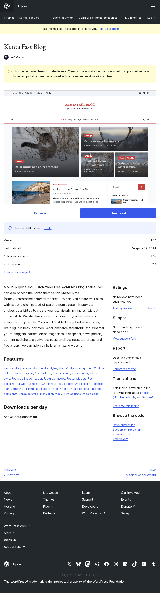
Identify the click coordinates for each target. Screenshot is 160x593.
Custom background (79, 368)
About (8, 493)
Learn (86, 493)
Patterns (49, 513)
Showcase (50, 493)
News (8, 499)
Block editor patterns (17, 368)
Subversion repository (127, 429)
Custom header (23, 373)
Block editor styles (45, 368)
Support (87, 499)
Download (118, 213)
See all (151, 308)
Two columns (72, 393)
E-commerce (80, 373)
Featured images (54, 378)
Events (126, 499)
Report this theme (124, 369)
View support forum (125, 338)
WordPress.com (17, 526)
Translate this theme (126, 406)
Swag (127, 513)
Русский (147, 397)
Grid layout (49, 383)
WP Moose (18, 57)
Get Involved (130, 493)
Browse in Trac (122, 434)
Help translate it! (108, 28)
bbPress (12, 540)
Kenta (48, 228)
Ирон (17, 564)
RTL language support (36, 388)
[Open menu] (154, 6)
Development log (124, 425)
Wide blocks (90, 393)
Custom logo (43, 373)
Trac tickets (120, 439)
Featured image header (27, 378)
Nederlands (127, 397)
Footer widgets (76, 378)
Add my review (122, 308)
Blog (62, 368)
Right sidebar (12, 388)
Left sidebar (65, 383)
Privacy (9, 513)
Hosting (9, 506)
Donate (128, 506)
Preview (40, 213)
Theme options (79, 388)
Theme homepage (16, 272)
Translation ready (51, 393)
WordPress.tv (93, 513)
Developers (90, 506)
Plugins (48, 506)
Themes (9, 17)
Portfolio (97, 383)
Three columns (28, 393)
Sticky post (60, 388)
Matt (9, 533)
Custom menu (61, 373)
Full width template (28, 383)
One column (82, 383)
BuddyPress (14, 547)
